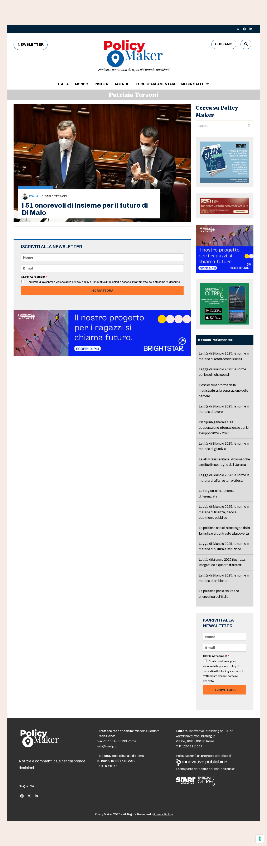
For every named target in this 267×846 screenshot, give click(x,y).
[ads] (102, 355)
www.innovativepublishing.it (195, 736)
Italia (33, 196)
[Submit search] (249, 126)
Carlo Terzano (56, 196)
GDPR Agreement (34, 276)
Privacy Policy (163, 814)
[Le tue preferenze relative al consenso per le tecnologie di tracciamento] (260, 839)
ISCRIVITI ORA (102, 290)
